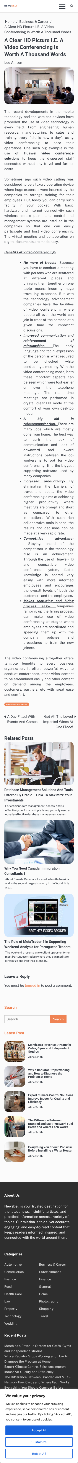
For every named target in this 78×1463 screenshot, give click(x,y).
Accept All (39, 1430)
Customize (39, 1442)
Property (10, 1309)
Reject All (39, 1453)
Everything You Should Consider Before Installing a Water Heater (50, 1149)
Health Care (13, 1294)
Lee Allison (13, 63)
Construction (14, 1272)
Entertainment (50, 1272)
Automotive (13, 1264)
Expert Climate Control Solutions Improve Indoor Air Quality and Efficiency (50, 1099)
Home (43, 1294)
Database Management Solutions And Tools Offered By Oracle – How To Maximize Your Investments (38, 795)
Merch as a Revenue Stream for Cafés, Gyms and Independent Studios (49, 1048)
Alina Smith (35, 1056)
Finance (45, 1279)
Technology (12, 1316)
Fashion (10, 1279)
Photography (48, 1301)
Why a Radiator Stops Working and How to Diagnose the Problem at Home (49, 1073)
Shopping (46, 1309)
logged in (32, 985)
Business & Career (16, 704)
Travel (43, 1316)
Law (7, 1301)
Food (8, 1286)
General (45, 1286)
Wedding (11, 1323)
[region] (39, 1426)
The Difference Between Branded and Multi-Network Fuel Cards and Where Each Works (50, 1124)
